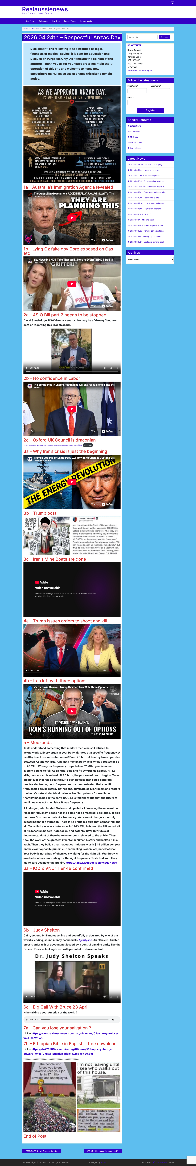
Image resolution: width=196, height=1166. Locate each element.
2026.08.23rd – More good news (144, 170)
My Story (56, 21)
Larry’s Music (86, 21)
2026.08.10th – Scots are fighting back (147, 242)
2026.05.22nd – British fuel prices (144, 175)
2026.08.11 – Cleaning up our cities (145, 236)
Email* (130, 97)
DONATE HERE (134, 45)
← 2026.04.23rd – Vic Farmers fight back (41, 1151)
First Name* (132, 86)
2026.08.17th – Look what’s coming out (147, 203)
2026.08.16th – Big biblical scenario (145, 209)
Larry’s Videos (70, 21)
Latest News (29, 21)
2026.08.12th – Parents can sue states (147, 231)
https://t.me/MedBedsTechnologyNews (91, 862)
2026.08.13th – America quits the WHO (147, 225)
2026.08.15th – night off (140, 214)
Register (150, 110)
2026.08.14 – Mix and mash (142, 220)
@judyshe (85, 940)
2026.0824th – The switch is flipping (146, 164)
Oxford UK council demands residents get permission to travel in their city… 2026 (52, 445)
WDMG (104, 1162)
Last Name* (156, 86)
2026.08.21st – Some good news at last (147, 181)
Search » (164, 37)
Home (25, 29)
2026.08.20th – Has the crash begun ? (147, 186)
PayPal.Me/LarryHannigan (139, 70)
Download (88, 445)
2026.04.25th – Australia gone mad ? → (103, 1151)
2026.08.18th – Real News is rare (144, 198)
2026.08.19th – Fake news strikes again (147, 192)
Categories (43, 21)
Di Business (161, 1162)
